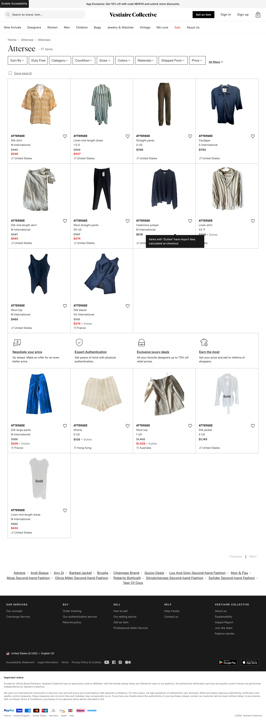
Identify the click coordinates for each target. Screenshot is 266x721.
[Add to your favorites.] (65, 136)
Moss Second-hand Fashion (28, 578)
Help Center (172, 611)
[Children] (90, 27)
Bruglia (102, 572)
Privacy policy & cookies (86, 662)
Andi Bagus (39, 572)
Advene (20, 572)
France (7, 715)
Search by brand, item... (27, 14)
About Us (193, 27)
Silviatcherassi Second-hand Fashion (174, 578)
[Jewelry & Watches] (136, 27)
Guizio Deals (154, 572)
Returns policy (72, 622)
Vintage (145, 27)
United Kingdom (22, 715)
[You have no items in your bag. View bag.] (258, 14)
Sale (177, 27)
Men (67, 27)
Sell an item (203, 14)
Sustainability (223, 617)
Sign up (243, 14)
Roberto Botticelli (127, 578)
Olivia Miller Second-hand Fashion (81, 578)
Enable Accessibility (14, 4)
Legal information (47, 662)
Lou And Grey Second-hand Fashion (197, 572)
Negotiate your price (27, 351)
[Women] (60, 27)
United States (40, 715)
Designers (34, 27)
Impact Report (224, 622)
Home (12, 39)
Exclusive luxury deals (153, 351)
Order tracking (72, 611)
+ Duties (212, 234)
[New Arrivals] (24, 27)
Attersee (27, 39)
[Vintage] (153, 27)
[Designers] (44, 27)
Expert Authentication (91, 351)
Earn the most (209, 351)
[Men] (73, 27)
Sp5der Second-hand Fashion (232, 578)
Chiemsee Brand (126, 572)
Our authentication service (80, 617)
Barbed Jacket (80, 572)
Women (52, 27)
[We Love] (171, 27)
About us (220, 611)
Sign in (226, 14)
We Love (162, 27)
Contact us (171, 617)
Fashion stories (224, 634)
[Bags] (104, 27)
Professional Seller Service (131, 628)
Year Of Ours (133, 582)
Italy (72, 715)
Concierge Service (18, 617)
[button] (258, 14)
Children (82, 27)
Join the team (224, 628)
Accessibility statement (20, 662)
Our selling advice (125, 617)
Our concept (14, 611)
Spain (64, 715)
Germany (53, 715)
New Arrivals (12, 27)
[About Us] (202, 27)
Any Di (59, 572)
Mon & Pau (239, 572)
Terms (65, 662)
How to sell (121, 611)
